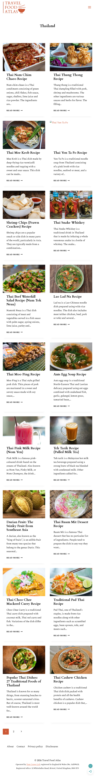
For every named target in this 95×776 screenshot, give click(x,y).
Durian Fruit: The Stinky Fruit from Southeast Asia (19, 526)
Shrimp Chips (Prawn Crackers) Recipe (22, 224)
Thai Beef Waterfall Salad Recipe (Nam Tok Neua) (23, 300)
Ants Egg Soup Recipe (70, 374)
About (10, 746)
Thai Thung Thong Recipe (68, 77)
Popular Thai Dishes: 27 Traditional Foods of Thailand (23, 681)
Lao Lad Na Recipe (68, 296)
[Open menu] (89, 7)
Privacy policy (35, 746)
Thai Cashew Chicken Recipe (70, 679)
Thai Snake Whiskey (69, 222)
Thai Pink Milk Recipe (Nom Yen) (23, 450)
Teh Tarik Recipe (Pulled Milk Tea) (66, 450)
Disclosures (52, 746)
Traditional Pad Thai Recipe (69, 602)
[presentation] (24, 57)
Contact (21, 746)
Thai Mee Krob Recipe (23, 152)
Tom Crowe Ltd (33, 764)
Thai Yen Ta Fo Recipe (70, 152)
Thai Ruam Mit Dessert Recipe (71, 524)
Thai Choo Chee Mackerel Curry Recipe (23, 602)
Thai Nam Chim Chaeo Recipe (18, 77)
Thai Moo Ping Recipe (23, 374)
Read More (14, 110)
